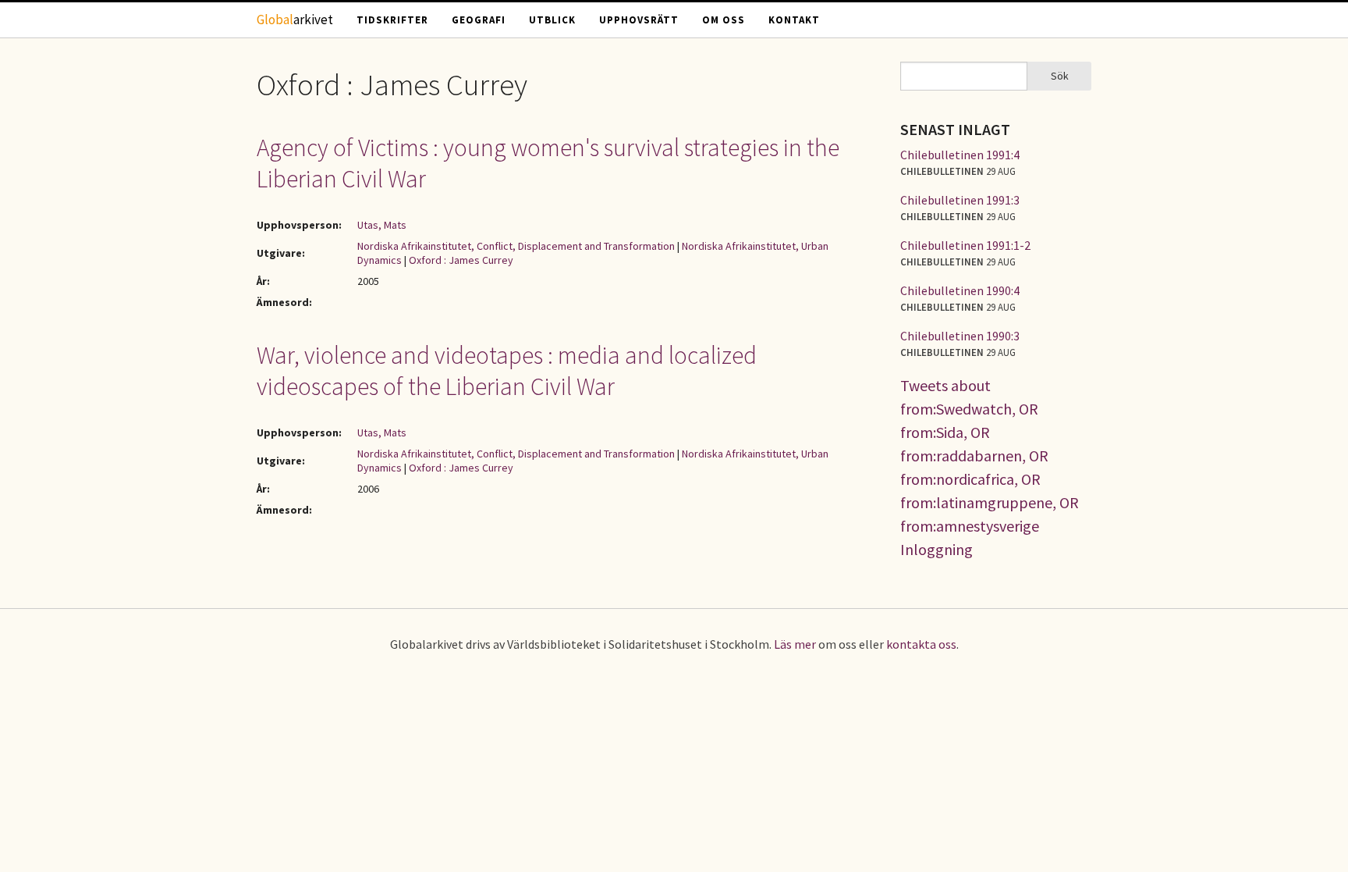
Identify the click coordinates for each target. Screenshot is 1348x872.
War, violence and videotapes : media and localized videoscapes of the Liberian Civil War (507, 371)
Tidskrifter (392, 20)
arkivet (295, 19)
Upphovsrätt (639, 20)
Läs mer (795, 644)
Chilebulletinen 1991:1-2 (965, 245)
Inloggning (936, 549)
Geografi (479, 20)
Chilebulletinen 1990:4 (960, 290)
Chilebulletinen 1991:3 (960, 200)
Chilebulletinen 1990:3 (960, 335)
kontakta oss (921, 644)
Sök (1060, 76)
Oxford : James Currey (461, 260)
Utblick (552, 20)
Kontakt (794, 20)
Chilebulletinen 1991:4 (960, 154)
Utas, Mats (381, 225)
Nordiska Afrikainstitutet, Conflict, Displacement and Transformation (516, 246)
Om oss (723, 20)
